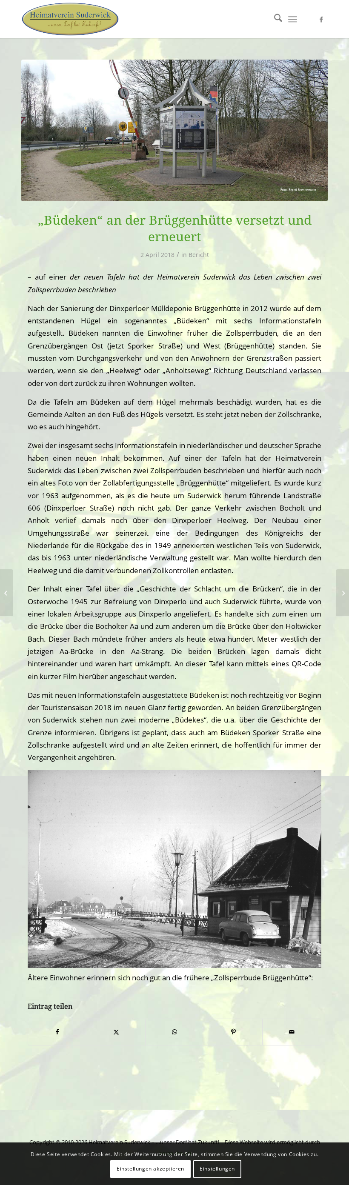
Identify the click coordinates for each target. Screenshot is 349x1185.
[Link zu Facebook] (321, 19)
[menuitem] (274, 19)
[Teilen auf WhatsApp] (175, 1032)
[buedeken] (174, 130)
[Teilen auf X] (116, 1032)
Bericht (199, 255)
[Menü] (292, 19)
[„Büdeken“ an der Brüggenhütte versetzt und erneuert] (342, 592)
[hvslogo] (70, 19)
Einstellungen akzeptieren (150, 1168)
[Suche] (274, 19)
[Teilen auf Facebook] (57, 1032)
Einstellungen (217, 1168)
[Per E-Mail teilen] (292, 1032)
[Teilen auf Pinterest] (233, 1032)
